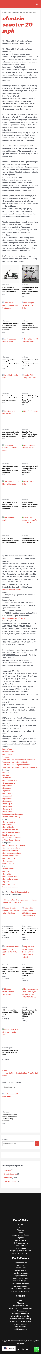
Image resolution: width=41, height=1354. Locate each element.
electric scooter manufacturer (13, 845)
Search (5, 1140)
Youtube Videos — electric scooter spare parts (19, 767)
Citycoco (5, 757)
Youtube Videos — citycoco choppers (16, 765)
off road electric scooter (11, 838)
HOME (4, 1071)
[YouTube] (27, 1349)
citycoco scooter (8, 783)
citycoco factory (8, 825)
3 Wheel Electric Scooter (11, 840)
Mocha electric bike (20, 1278)
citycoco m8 (6, 799)
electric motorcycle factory (12, 853)
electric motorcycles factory (20, 1319)
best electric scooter (10, 887)
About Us (20, 1230)
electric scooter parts (10, 856)
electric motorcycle (9, 780)
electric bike (6, 778)
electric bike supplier (10, 851)
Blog (20, 1301)
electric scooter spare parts (20, 1321)
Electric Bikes (7, 754)
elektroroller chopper (10, 879)
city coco (5, 775)
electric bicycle (20, 1240)
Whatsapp (20, 1303)
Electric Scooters (8, 752)
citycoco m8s (7, 801)
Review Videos (20, 1270)
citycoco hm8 (7, 786)
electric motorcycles (10, 830)
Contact (21, 1233)
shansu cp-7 (7, 812)
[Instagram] (23, 1349)
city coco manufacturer (11, 848)
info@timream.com (20, 1306)
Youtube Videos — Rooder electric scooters (18, 760)
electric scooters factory (11, 590)
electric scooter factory (11, 817)
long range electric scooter (12, 814)
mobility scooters (8, 864)
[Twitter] (18, 1349)
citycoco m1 (6, 788)
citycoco (5, 871)
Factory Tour (7, 749)
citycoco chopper (8, 884)
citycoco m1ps (7, 793)
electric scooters (8, 822)
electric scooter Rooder (20, 1235)
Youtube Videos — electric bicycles (15, 762)
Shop (20, 1227)
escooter (5, 773)
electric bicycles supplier (20, 1316)
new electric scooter (20, 1273)
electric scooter (8, 869)
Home (4, 12)
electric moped (8, 861)
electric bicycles (8, 827)
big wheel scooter (9, 835)
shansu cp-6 (7, 809)
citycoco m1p (7, 791)
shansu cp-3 (7, 806)
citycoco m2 (6, 796)
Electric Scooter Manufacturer (13, 618)
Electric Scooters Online (20, 892)
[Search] (37, 1143)
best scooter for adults (11, 832)
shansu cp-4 (7, 804)
